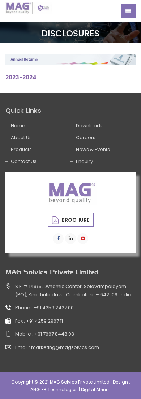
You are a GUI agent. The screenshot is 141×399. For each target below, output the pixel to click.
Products (21, 149)
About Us (21, 137)
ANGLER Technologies (54, 389)
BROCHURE (74, 219)
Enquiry (84, 161)
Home (18, 125)
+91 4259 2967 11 (44, 321)
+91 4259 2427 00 (54, 307)
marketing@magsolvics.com (65, 347)
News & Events (93, 149)
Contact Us (24, 161)
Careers (85, 137)
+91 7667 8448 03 (54, 334)
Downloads (89, 125)
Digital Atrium (96, 389)
